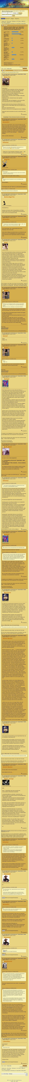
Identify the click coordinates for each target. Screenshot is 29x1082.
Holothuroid (8, 961)
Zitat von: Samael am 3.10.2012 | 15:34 (9, 358)
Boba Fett (7, 77)
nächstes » (26, 1066)
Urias (6, 242)
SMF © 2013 (14, 1080)
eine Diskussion (10, 1006)
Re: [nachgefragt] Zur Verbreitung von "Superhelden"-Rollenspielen (14, 74)
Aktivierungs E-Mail (5, 11)
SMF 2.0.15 (9, 1080)
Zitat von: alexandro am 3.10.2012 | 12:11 (9, 145)
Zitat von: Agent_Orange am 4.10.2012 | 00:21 (10, 844)
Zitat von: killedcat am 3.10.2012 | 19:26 (9, 545)
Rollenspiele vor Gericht (5, 830)
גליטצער (6, 159)
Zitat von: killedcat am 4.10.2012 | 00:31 (9, 988)
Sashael (6, 379)
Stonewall (7, 874)
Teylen (6, 290)
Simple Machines (19, 1080)
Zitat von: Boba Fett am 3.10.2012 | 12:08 (9, 169)
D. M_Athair (8, 447)
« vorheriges (21, 1066)
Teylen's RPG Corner (5, 327)
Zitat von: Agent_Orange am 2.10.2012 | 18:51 (10, 301)
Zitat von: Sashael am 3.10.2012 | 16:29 (9, 483)
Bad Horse (7, 592)
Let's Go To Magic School (5, 1033)
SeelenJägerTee (9, 197)
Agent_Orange (9, 779)
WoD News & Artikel (4, 328)
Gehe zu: (25, 1072)
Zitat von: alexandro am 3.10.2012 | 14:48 (9, 887)
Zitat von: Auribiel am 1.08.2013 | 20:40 (8, 188)
